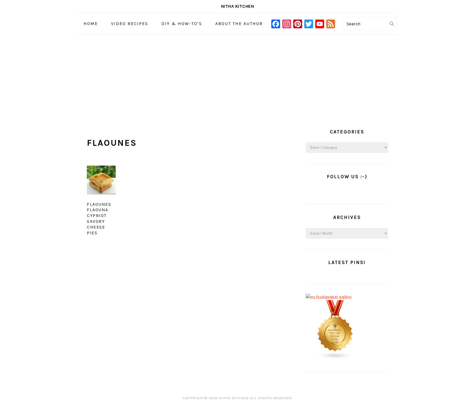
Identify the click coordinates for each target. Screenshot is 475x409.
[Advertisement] (237, 75)
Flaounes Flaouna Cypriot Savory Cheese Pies (99, 218)
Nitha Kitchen (237, 6)
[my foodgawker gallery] (329, 297)
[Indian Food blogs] (335, 358)
